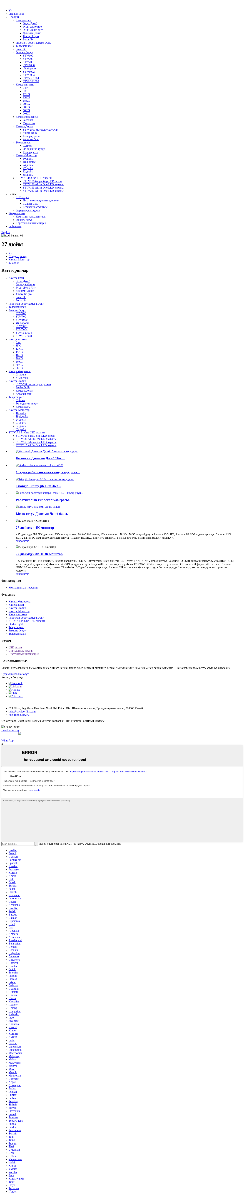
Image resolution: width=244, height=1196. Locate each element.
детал (26, 540)
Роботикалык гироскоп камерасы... (43, 500)
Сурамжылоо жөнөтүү (15, 673)
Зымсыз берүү (24, 52)
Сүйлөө (27, 145)
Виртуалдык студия (28, 210)
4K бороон (29, 68)
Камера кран (23, 20)
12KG (26, 94)
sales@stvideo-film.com (22, 711)
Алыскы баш (31, 139)
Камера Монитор (26, 155)
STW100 (28, 55)
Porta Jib (28, 39)
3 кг (25, 87)
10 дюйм (28, 158)
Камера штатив (25, 84)
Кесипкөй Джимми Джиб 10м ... (40, 458)
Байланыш (15, 226)
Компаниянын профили (23, 587)
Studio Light (16, 624)
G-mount (28, 119)
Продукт (14, 16)
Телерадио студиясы (35, 206)
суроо (19, 540)
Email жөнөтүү (10, 730)
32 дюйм (28, 171)
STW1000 (29, 65)
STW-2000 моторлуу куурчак (40, 129)
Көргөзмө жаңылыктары (31, 222)
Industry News (24, 219)
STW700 (28, 62)
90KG (26, 113)
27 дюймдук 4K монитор (35, 527)
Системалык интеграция (24, 653)
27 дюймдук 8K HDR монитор (39, 554)
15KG (26, 97)
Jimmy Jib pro (31, 36)
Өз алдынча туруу (34, 148)
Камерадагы (30, 152)
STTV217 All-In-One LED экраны (43, 190)
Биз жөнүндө (16, 13)
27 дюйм (28, 168)
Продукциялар (17, 256)
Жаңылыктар (17, 213)
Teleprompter (23, 142)
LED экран (22, 197)
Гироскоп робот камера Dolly (33, 42)
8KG (26, 90)
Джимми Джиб (32, 33)
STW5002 (29, 71)
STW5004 (29, 74)
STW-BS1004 (31, 78)
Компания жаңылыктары (31, 216)
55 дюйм (28, 174)
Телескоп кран (24, 45)
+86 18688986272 (19, 714)
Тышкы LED (30, 203)
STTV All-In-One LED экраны (34, 177)
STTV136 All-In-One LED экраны (43, 184)
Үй (10, 10)
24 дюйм (28, 165)
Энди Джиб (30, 23)
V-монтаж (29, 123)
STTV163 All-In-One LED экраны (43, 187)
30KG (26, 107)
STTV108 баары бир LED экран (42, 181)
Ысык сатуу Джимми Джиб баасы (42, 514)
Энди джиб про (32, 26)
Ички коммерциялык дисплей (41, 200)
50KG (26, 110)
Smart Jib (21, 49)
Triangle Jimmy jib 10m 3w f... (38, 486)
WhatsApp (7, 740)
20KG (26, 103)
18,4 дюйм (29, 161)
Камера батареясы (27, 116)
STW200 (28, 58)
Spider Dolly (30, 132)
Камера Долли (24, 126)
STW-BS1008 (31, 81)
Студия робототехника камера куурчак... (48, 472)
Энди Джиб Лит (33, 29)
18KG (26, 100)
